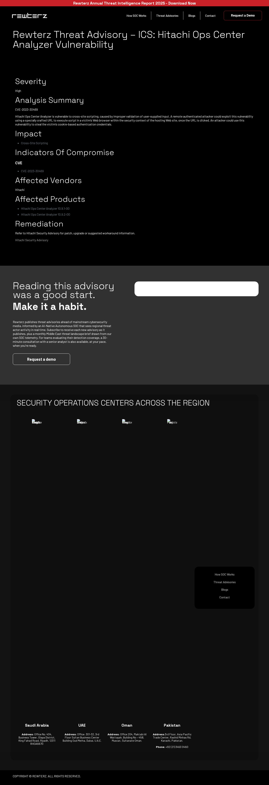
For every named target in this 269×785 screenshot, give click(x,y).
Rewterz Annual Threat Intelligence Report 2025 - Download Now (134, 3)
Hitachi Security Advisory (31, 240)
